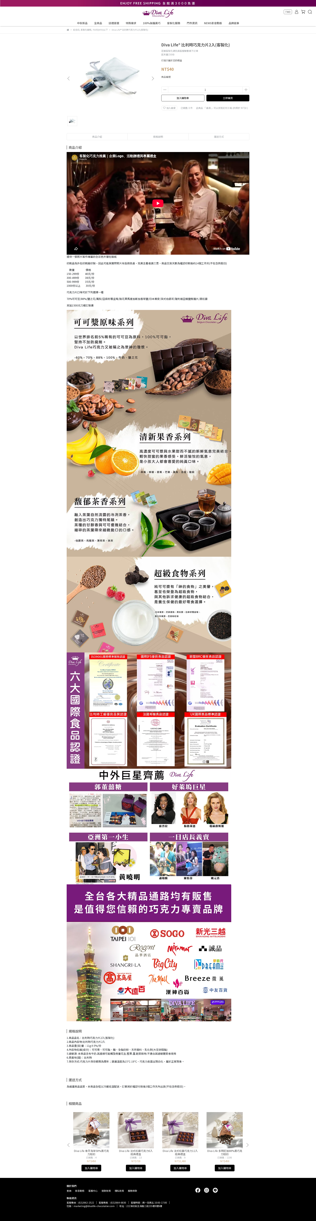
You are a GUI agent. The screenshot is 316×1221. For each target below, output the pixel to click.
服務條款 (132, 1190)
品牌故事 (234, 23)
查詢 (69, 1190)
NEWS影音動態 (213, 23)
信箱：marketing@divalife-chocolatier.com (91, 1206)
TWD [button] (287, 11)
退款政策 (106, 1190)
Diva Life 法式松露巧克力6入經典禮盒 (136, 1152)
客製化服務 (173, 23)
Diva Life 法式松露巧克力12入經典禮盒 (180, 1152)
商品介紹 (97, 136)
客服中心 (93, 1190)
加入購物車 (183, 98)
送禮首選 (114, 23)
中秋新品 (82, 23)
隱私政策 (119, 1190)
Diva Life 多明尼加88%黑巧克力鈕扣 (224, 1152)
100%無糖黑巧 (151, 23)
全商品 (98, 23)
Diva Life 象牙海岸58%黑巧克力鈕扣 (91, 1152)
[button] (153, 78)
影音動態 (79, 1190)
